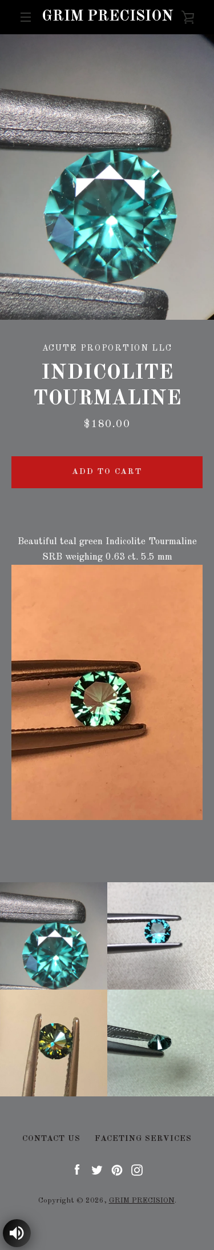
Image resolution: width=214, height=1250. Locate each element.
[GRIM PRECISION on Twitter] (97, 1170)
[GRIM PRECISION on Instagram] (137, 1170)
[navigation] (25, 17)
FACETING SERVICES (143, 1139)
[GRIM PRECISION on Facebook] (77, 1170)
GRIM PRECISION (107, 16)
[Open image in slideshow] (107, 177)
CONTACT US (51, 1139)
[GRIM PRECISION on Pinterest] (117, 1170)
